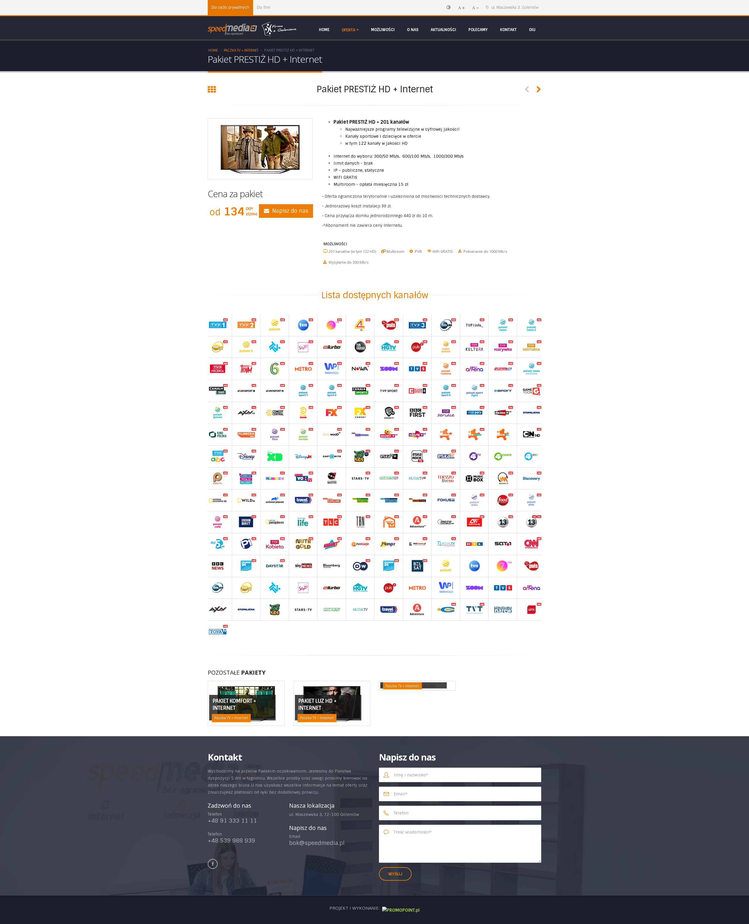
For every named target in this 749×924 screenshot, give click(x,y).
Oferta (348, 30)
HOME (324, 29)
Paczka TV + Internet (241, 50)
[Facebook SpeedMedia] (212, 864)
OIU (532, 29)
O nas (412, 29)
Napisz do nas (290, 210)
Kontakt (508, 29)
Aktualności (443, 29)
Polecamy (478, 29)
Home (213, 50)
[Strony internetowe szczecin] (400, 908)
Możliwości (383, 29)
